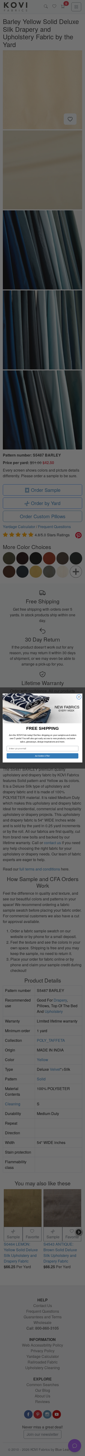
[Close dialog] (79, 696)
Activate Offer (42, 755)
